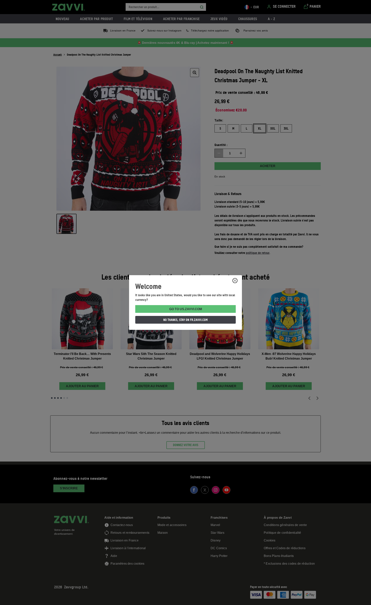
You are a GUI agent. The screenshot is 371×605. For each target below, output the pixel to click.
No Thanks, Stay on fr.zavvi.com (185, 320)
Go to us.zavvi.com (185, 309)
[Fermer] (235, 280)
